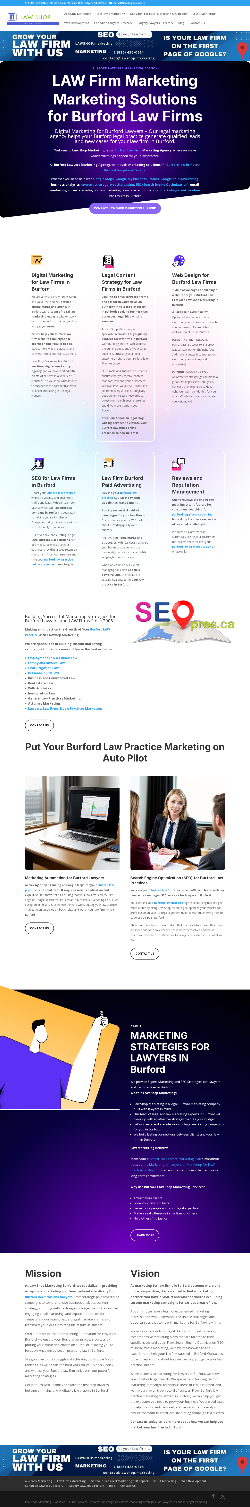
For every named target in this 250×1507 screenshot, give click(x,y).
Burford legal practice (119, 136)
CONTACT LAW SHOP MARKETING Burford (125, 208)
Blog (181, 23)
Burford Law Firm (128, 150)
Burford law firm (161, 890)
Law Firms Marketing (110, 14)
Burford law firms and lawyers (48, 1297)
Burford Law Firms (137, 116)
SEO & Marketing (204, 14)
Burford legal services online (192, 514)
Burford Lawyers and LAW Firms (57, 620)
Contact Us (197, 23)
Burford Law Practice (114, 747)
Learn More (145, 1235)
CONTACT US (39, 725)
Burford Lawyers (124, 130)
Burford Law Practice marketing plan (174, 1159)
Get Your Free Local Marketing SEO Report (159, 14)
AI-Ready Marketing (77, 14)
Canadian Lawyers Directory (113, 23)
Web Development (76, 23)
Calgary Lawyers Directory (155, 23)
